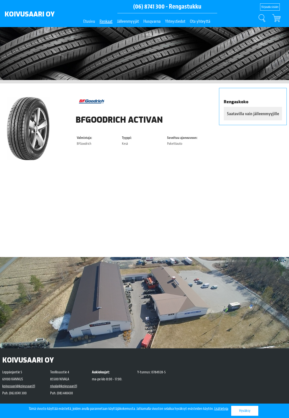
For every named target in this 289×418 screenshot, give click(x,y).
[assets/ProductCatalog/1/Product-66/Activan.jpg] (28, 128)
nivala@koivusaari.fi (63, 386)
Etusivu (89, 21)
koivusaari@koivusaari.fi (18, 386)
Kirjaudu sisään (269, 7)
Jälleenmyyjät (128, 21)
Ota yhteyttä (200, 21)
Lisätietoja (221, 408)
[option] (28, 128)
